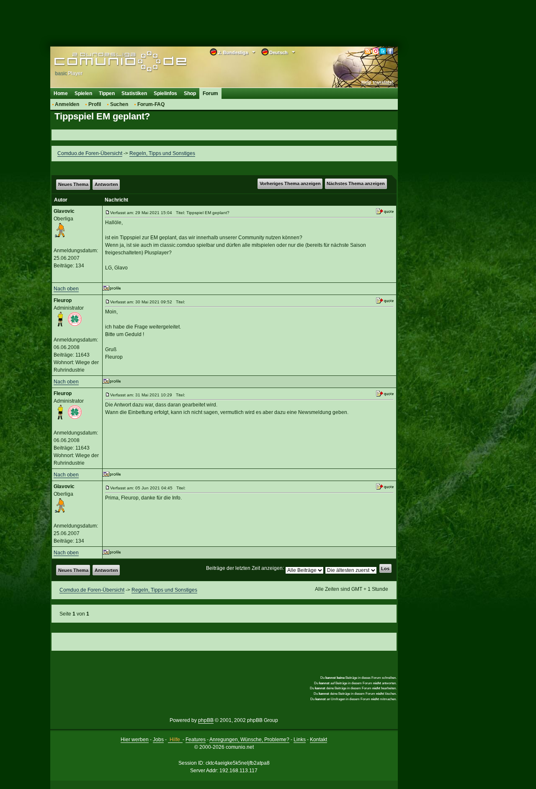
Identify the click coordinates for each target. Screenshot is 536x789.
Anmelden (67, 104)
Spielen (83, 93)
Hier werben (135, 739)
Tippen (107, 93)
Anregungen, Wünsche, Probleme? (249, 739)
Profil (94, 104)
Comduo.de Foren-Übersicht (89, 153)
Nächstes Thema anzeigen (356, 183)
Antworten (106, 184)
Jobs (158, 739)
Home (61, 93)
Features (196, 739)
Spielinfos (165, 93)
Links (300, 739)
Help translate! (377, 82)
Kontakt (318, 739)
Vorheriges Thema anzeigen (290, 183)
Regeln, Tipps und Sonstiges (162, 153)
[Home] (107, 61)
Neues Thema (73, 184)
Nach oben (66, 289)
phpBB (206, 720)
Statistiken (134, 93)
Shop (190, 93)
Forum (210, 93)
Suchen (119, 104)
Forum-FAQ (151, 104)
